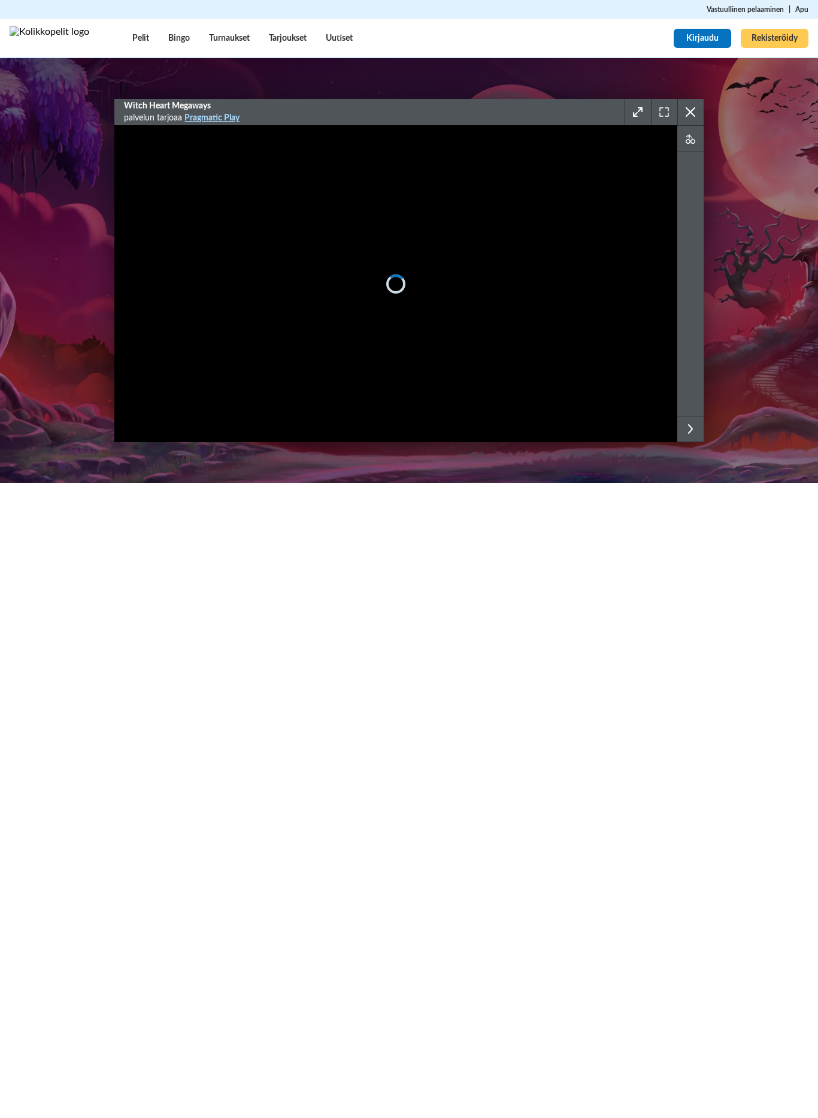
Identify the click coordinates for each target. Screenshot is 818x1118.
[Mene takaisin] (690, 112)
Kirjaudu (702, 38)
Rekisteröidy (775, 38)
